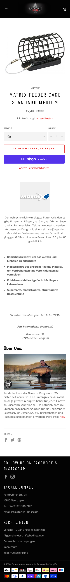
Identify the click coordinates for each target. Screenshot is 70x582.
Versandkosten (44, 118)
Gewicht (8, 128)
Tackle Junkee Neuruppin (24, 564)
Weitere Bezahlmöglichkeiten (34, 168)
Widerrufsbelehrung (16, 553)
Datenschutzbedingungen (19, 541)
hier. (63, 417)
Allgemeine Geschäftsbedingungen (24, 536)
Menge (52, 128)
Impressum (10, 547)
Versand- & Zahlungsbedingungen (24, 530)
